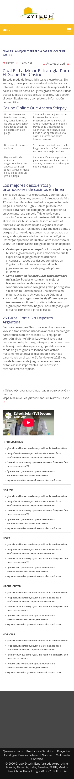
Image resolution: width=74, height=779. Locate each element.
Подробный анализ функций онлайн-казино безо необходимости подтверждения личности (34, 455)
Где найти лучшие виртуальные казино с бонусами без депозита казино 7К (37, 464)
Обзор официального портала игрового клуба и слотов (36, 392)
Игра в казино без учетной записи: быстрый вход (36, 398)
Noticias (47, 755)
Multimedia (63, 755)
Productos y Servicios (40, 751)
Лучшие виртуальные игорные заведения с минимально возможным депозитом (31, 473)
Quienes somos (13, 751)
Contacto (37, 759)
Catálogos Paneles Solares (21, 755)
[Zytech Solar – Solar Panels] (37, 13)
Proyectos (63, 751)
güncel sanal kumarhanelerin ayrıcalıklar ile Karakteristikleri (37, 448)
